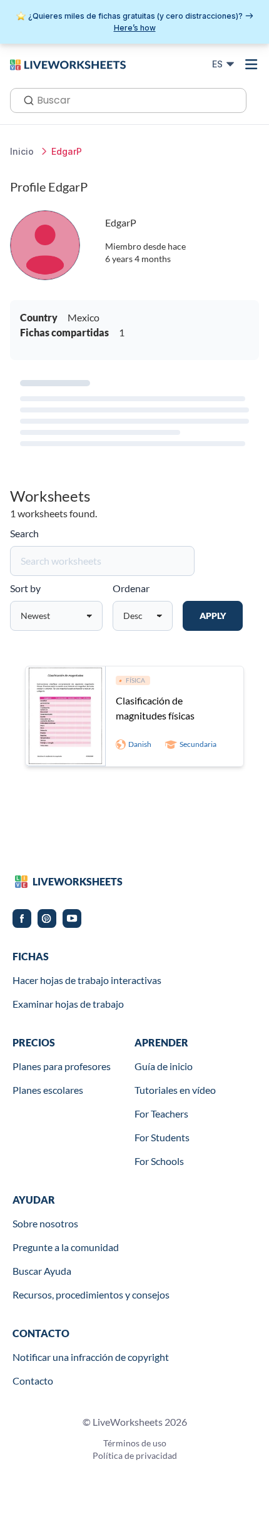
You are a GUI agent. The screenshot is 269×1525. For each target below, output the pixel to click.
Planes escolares (48, 1090)
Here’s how (135, 27)
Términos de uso (134, 1443)
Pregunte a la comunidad (66, 1247)
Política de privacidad (135, 1455)
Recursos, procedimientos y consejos (91, 1294)
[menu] (251, 64)
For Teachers (161, 1113)
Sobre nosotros (45, 1223)
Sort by (25, 588)
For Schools (159, 1161)
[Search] (25, 99)
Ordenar (131, 588)
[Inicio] (68, 63)
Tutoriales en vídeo (175, 1090)
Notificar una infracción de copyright (91, 1357)
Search (24, 533)
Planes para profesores (62, 1066)
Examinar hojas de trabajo (68, 1004)
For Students (162, 1137)
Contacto (33, 1380)
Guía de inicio (163, 1066)
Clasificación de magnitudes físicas (155, 707)
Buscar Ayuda (42, 1271)
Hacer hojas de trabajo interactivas (87, 980)
